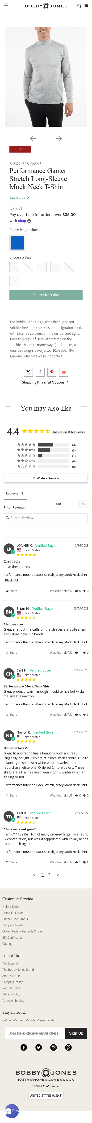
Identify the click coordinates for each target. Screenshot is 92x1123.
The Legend (10, 963)
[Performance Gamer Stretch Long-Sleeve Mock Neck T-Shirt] (46, 77)
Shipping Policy (12, 982)
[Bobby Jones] (46, 6)
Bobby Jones (51, 1086)
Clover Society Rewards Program (23, 931)
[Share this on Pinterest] (51, 372)
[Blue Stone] (17, 243)
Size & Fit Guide (12, 913)
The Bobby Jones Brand (18, 969)
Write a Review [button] (48, 478)
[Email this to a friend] (63, 372)
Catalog (7, 943)
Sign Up (76, 1033)
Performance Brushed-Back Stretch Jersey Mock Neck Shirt (45, 574)
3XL (14, 281)
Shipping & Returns (15, 925)
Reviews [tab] (12, 493)
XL (55, 267)
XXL (69, 267)
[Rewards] (12, 1111)
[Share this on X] (28, 372)
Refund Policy (11, 988)
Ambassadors (11, 976)
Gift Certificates (12, 937)
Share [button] (13, 591)
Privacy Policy (11, 994)
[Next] (59, 138)
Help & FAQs (10, 906)
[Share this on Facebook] (40, 372)
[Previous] (33, 138)
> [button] (58, 874)
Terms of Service (13, 1000)
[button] (78, 591)
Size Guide (17, 197)
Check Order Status (15, 919)
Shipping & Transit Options (43, 382)
